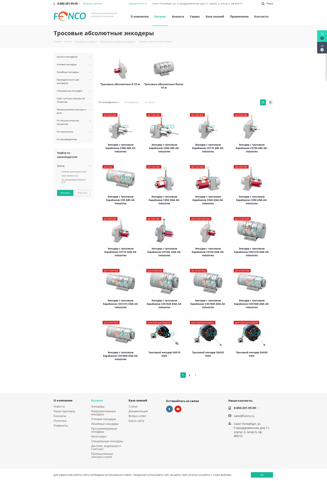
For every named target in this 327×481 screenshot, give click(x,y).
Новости (59, 406)
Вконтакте (169, 409)
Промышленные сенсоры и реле (102, 455)
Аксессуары (98, 436)
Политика (60, 421)
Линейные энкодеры (105, 424)
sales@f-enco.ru (138, 3)
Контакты (60, 416)
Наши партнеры (64, 411)
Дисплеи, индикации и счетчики (106, 447)
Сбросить (82, 192)
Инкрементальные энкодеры (103, 412)
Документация (138, 411)
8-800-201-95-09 (245, 408)
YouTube (178, 409)
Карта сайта (136, 421)
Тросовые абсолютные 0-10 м (120, 84)
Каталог (97, 400)
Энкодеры (97, 406)
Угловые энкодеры (103, 419)
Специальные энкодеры (107, 441)
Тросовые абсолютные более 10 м (163, 85)
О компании (63, 400)
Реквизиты (61, 425)
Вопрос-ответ (137, 416)
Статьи (133, 406)
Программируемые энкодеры (104, 430)
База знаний (138, 400)
